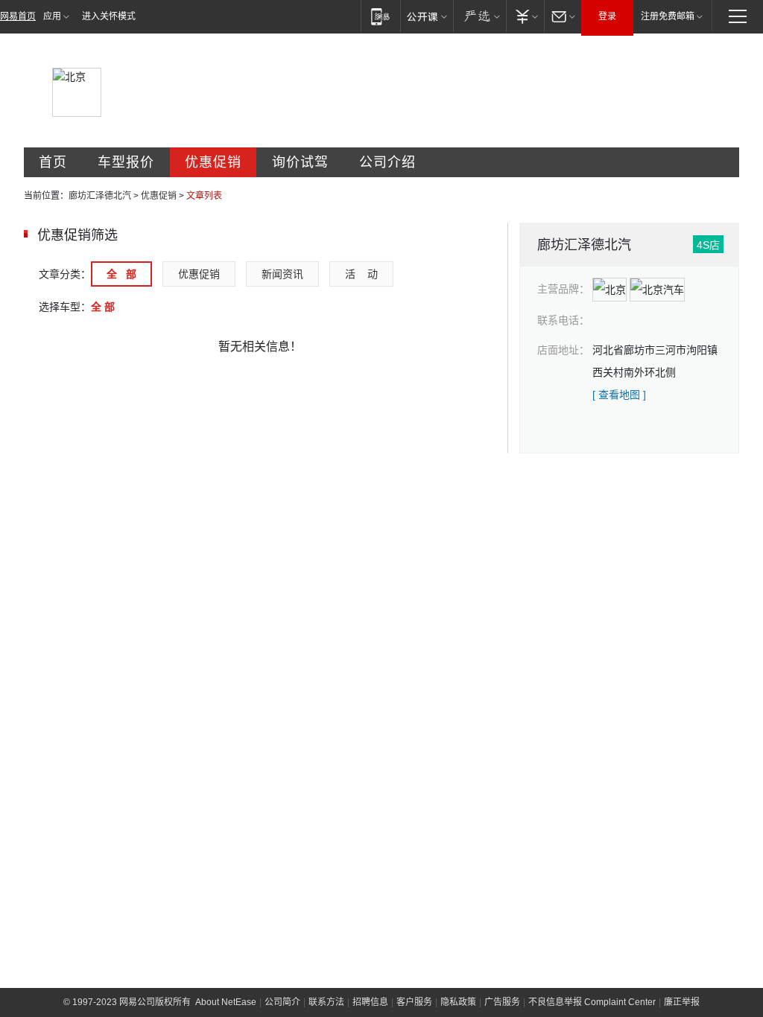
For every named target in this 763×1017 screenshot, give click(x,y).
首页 (53, 162)
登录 (607, 16)
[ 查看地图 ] (619, 395)
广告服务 (502, 1002)
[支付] (525, 16)
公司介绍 (387, 162)
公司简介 (282, 1002)
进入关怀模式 (109, 16)
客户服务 (414, 1002)
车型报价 (126, 162)
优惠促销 (213, 162)
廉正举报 (682, 1002)
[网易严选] (479, 16)
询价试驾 (300, 162)
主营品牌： (563, 289)
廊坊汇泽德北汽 (100, 196)
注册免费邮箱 (667, 16)
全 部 (121, 274)
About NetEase (225, 1002)
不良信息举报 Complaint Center (592, 1002)
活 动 (361, 274)
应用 (52, 16)
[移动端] (380, 16)
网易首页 (18, 16)
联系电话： (563, 320)
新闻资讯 (282, 274)
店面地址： (563, 350)
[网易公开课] (426, 16)
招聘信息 (370, 1002)
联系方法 (326, 1002)
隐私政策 (458, 1002)
